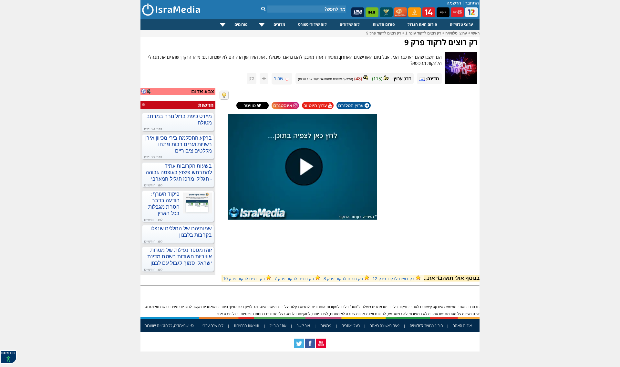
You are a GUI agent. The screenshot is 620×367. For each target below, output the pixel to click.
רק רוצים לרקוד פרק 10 (244, 278)
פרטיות (325, 325)
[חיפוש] (263, 9)
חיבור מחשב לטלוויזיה (426, 325)
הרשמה (454, 2)
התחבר (472, 2)
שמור (278, 78)
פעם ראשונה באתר (384, 325)
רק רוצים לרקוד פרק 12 (393, 278)
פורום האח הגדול (422, 24)
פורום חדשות (384, 24)
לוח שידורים (350, 24)
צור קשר (303, 325)
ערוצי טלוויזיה (461, 24)
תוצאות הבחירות (246, 325)
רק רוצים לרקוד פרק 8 (343, 278)
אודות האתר (462, 325)
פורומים (240, 24)
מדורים (279, 24)
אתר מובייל (278, 325)
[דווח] (251, 78)
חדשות (206, 105)
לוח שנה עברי (212, 325)
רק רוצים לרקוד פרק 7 (294, 278)
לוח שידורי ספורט (312, 24)
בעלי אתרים (351, 325)
